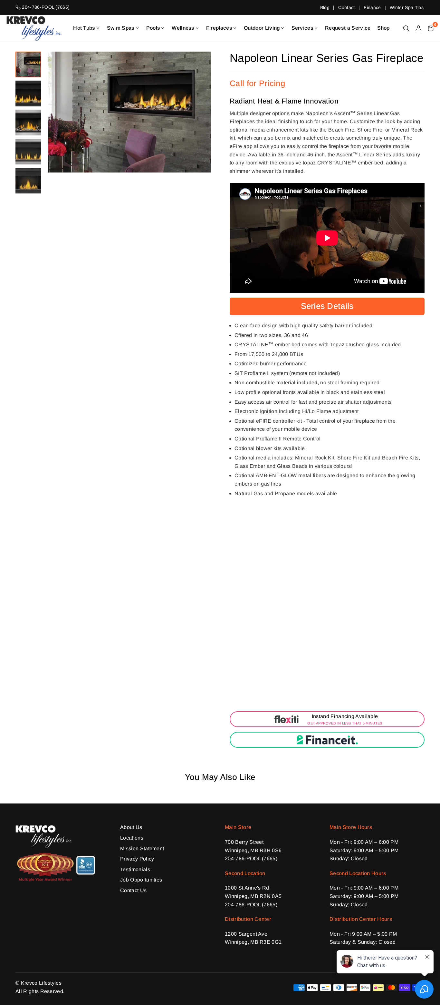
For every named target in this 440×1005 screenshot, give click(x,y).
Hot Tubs (84, 28)
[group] (129, 112)
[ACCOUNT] (418, 28)
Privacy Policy (137, 859)
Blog (325, 7)
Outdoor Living (262, 28)
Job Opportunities (141, 879)
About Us (131, 827)
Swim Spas (121, 28)
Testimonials (135, 869)
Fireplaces (219, 28)
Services (303, 28)
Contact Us (133, 890)
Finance (372, 7)
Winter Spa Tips (407, 7)
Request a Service (347, 28)
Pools (153, 28)
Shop (383, 28)
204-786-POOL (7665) (251, 858)
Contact (346, 7)
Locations (131, 838)
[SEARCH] (406, 28)
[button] (431, 28)
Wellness (183, 28)
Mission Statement (142, 848)
